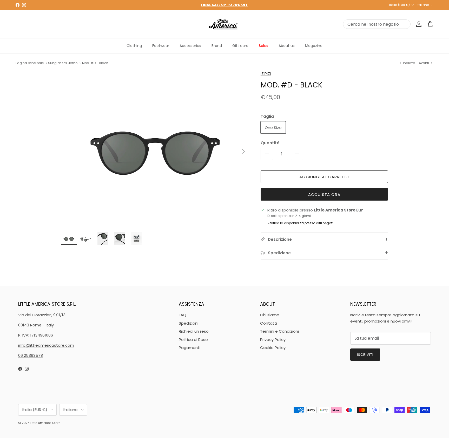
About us (287, 45)
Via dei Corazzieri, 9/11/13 (41, 315)
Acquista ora (324, 194)
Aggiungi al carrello (324, 177)
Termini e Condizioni (279, 331)
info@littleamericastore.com (46, 345)
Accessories (190, 45)
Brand (217, 45)
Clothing (134, 45)
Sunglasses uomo (62, 63)
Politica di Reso (193, 339)
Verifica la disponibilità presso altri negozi (300, 223)
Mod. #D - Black (95, 63)
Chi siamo (269, 315)
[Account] (418, 24)
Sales (263, 45)
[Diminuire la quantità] (267, 154)
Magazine (313, 45)
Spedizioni (188, 323)
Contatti (268, 323)
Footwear (160, 45)
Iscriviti (365, 354)
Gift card (240, 45)
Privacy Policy (273, 339)
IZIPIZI (266, 73)
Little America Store (45, 423)
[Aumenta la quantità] (297, 154)
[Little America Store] (223, 24)
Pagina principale (30, 63)
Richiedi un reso (194, 331)
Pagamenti (189, 347)
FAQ (182, 315)
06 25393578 (30, 355)
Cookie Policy (273, 347)
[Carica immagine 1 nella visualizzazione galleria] (155, 149)
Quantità (270, 143)
